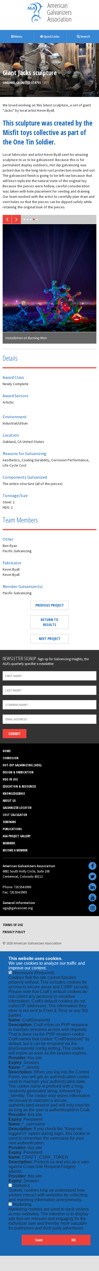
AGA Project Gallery (17, 836)
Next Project (49, 638)
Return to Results (49, 622)
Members (9, 843)
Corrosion (10, 758)
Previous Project (49, 605)
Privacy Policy (14, 931)
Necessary (33, 972)
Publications (12, 829)
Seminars (9, 822)
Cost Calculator (15, 815)
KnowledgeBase (14, 793)
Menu (18, 36)
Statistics (21, 1185)
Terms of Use (13, 924)
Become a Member (15, 850)
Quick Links (51, 36)
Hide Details (15, 1242)
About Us (9, 800)
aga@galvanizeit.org (18, 908)
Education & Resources (19, 786)
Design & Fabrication (18, 772)
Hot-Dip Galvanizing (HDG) (22, 765)
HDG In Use (10, 779)
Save (39, 1239)
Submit (14, 733)
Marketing (22, 1204)
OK (73, 1239)
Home (7, 751)
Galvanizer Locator (17, 807)
